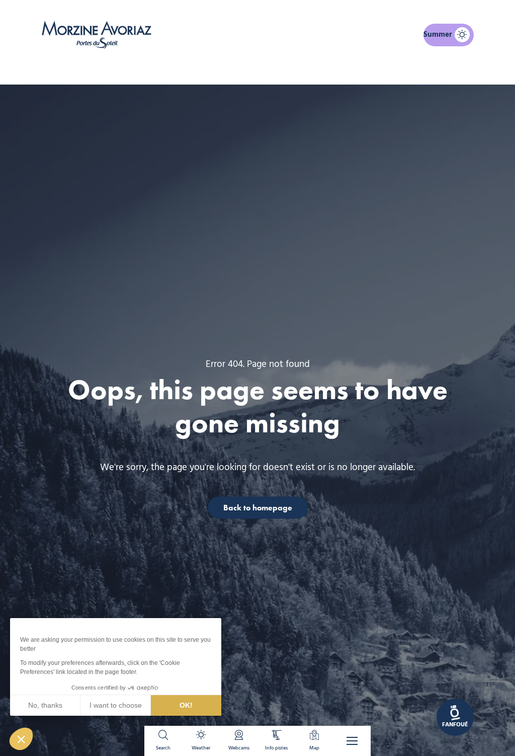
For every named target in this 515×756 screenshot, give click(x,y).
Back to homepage (257, 507)
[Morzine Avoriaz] (99, 34)
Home (204, 67)
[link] (455, 717)
